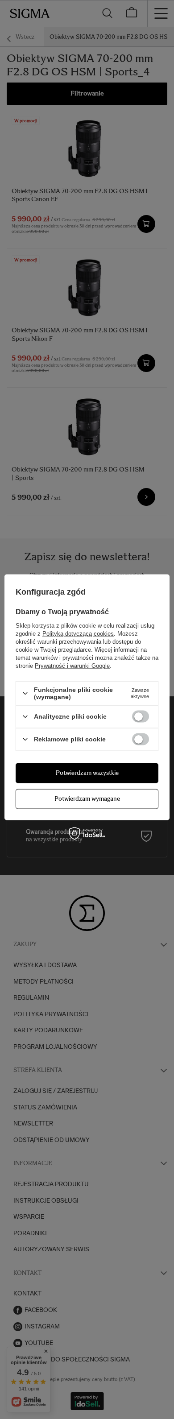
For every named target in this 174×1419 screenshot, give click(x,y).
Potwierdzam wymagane (87, 799)
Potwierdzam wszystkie (87, 773)
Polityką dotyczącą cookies (78, 633)
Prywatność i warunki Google (72, 665)
